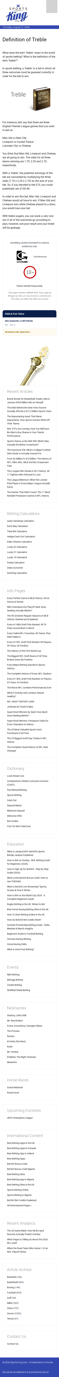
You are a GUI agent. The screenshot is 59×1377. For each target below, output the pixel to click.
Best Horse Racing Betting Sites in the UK (28, 909)
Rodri (9, 1046)
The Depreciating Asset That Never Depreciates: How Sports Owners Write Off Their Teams (28, 420)
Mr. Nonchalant (15, 1020)
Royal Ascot (13, 1092)
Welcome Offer (14, 816)
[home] (17, 12)
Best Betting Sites (16, 1174)
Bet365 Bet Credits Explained (21, 1200)
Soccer (10, 1313)
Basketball (12, 1282)
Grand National (15, 1087)
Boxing (10, 1287)
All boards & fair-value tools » (18, 332)
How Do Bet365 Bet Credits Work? (24, 919)
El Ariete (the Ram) (16, 1041)
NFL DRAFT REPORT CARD (20, 701)
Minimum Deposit (16, 810)
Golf (9, 1298)
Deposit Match (14, 805)
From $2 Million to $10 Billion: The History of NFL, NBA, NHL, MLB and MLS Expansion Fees (29, 462)
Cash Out (12, 800)
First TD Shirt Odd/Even (19, 826)
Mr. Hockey (12, 1052)
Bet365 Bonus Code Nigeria (21, 1169)
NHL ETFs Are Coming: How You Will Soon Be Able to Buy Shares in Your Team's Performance (28, 432)
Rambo (10, 1036)
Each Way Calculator (17, 526)
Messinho (12, 1062)
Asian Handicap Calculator (20, 521)
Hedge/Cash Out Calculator (21, 536)
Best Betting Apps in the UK (21, 1143)
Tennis (10, 1318)
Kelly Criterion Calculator (19, 541)
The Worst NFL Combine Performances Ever (29, 687)
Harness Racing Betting (19, 939)
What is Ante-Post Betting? (20, 949)
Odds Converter (15, 567)
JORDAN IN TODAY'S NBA (20, 706)
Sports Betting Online (18, 1190)
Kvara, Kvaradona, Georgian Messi (24, 1025)
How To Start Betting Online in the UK (26, 914)
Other (10, 1308)
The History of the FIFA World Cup (24, 651)
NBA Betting (13, 974)
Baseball (11, 1277)
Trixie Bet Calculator (17, 531)
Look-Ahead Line (15, 776)
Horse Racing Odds (17, 944)
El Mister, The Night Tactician (21, 1057)
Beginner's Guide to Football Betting (25, 933)
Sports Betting (14, 795)
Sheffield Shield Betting (18, 990)
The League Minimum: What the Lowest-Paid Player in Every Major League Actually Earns (28, 483)
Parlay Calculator (16, 562)
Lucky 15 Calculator (17, 557)
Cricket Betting (14, 985)
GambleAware (40, 256)
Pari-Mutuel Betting (17, 790)
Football (11, 1292)
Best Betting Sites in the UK (20, 1184)
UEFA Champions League (20, 1118)
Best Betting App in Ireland (20, 1153)
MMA (9, 1303)
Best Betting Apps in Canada (21, 1148)
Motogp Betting (15, 979)
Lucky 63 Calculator (17, 547)
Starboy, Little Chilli (16, 1015)
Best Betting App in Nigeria (20, 1179)
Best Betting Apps (16, 1158)
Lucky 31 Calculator (17, 552)
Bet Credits (12, 821)
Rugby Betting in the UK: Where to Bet (26, 904)
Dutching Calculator (17, 573)
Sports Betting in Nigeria (19, 1195)
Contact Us (12, 1344)
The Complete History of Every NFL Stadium (29, 673)
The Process (13, 1031)
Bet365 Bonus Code (17, 1164)
